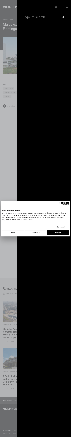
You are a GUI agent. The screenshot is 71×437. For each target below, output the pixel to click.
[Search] (63, 17)
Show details (61, 227)
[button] (56, 7)
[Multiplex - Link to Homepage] (14, 7)
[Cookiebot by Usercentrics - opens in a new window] (61, 203)
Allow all (58, 232)
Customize (34, 232)
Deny (13, 232)
